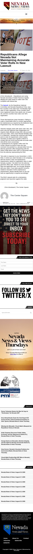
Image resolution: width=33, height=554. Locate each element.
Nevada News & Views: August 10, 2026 (13, 501)
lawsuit (5, 105)
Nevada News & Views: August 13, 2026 (13, 486)
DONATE (7, 543)
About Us (15, 538)
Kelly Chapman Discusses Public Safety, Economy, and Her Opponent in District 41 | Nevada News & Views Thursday (14, 434)
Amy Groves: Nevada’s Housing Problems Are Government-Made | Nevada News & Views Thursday (15, 451)
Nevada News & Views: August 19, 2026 (13, 472)
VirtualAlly (16, 550)
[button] (26, 14)
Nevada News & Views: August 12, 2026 (13, 491)
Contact (26, 538)
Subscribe (18, 540)
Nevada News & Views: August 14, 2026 (13, 482)
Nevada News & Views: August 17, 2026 (13, 477)
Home (6, 538)
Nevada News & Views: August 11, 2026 (13, 496)
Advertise (7, 540)
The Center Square (13, 70)
